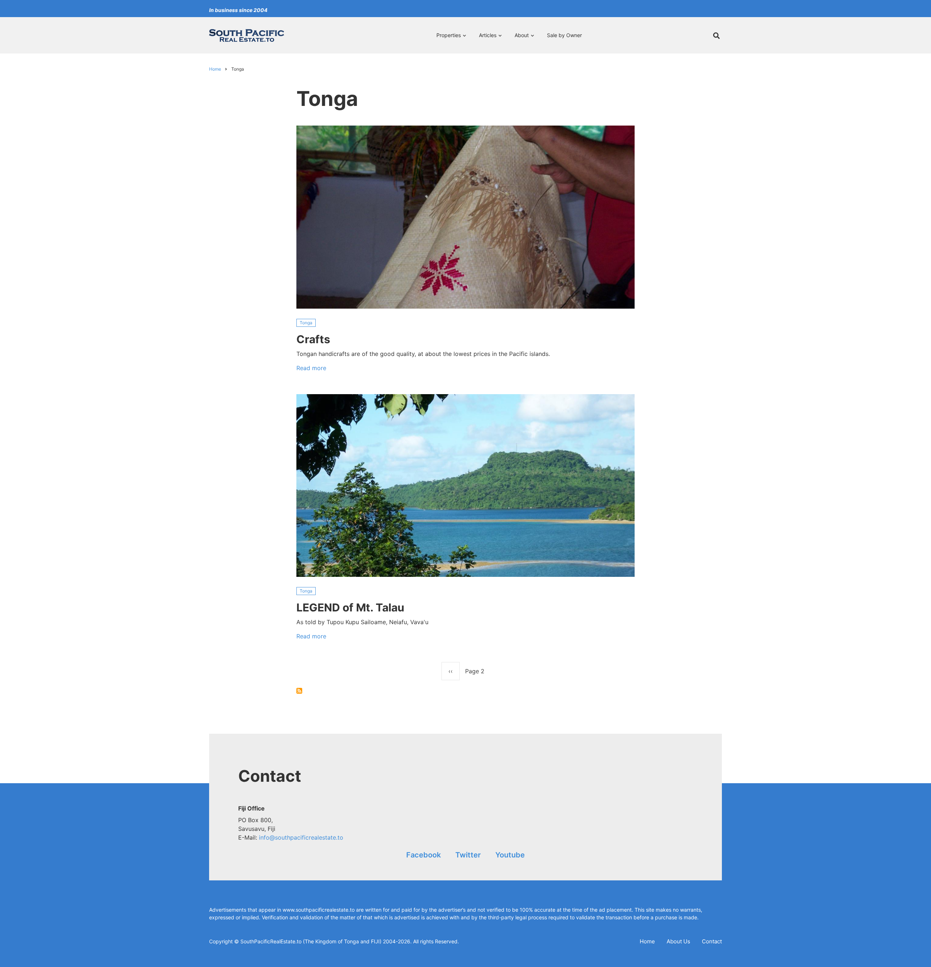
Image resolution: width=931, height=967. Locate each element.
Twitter (468, 855)
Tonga (306, 322)
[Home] (246, 35)
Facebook (423, 855)
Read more (311, 369)
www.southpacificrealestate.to (319, 910)
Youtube (510, 855)
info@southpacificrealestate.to (301, 837)
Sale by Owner (564, 35)
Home (647, 941)
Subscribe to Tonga (299, 691)
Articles (485, 38)
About (520, 38)
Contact (712, 941)
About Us (678, 941)
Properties (448, 38)
